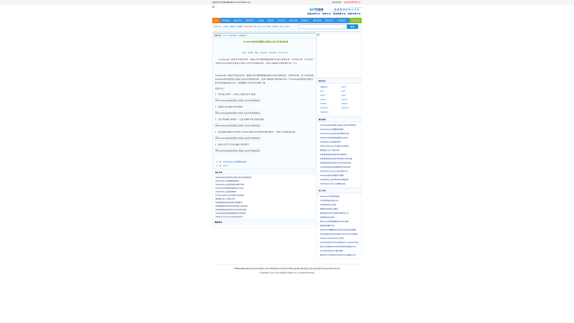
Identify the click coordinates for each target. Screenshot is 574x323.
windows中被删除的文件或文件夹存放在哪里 (338, 230)
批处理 (232, 26)
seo (281, 26)
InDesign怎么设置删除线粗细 (234, 162)
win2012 (345, 108)
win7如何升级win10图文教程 (331, 251)
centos (286, 26)
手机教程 (341, 20)
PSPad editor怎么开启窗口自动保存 (229, 195)
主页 (224, 35)
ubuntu (344, 99)
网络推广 (305, 20)
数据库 (271, 20)
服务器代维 (336, 2)
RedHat (323, 104)
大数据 (261, 20)
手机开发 (281, 20)
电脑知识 (242, 35)
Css (263, 26)
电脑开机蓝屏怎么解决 (329, 209)
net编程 (240, 26)
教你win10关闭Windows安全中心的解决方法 (338, 255)
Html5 (268, 26)
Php (255, 26)
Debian (345, 104)
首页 (216, 20)
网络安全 (329, 20)
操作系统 (293, 20)
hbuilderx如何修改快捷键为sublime (229, 188)
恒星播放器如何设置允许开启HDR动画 (230, 210)
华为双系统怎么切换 (328, 205)
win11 (344, 87)
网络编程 (226, 20)
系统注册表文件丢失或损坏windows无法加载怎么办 (340, 234)
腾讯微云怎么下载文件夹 (225, 199)
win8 (343, 95)
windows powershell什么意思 (332, 238)
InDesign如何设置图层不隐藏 (332, 175)
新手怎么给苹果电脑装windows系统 (334, 221)
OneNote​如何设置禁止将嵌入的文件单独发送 (233, 177)
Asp (259, 26)
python (226, 26)
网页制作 (250, 20)
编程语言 (238, 20)
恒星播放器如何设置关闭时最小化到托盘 (231, 206)
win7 (343, 91)
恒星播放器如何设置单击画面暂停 (228, 202)
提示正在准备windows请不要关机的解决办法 (338, 247)
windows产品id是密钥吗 (329, 196)
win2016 (323, 108)
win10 (322, 95)
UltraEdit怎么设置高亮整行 (226, 192)
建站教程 (317, 20)
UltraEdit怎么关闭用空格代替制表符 (334, 180)
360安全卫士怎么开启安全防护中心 (229, 217)
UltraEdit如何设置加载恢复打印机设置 (230, 213)
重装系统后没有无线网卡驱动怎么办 (334, 213)
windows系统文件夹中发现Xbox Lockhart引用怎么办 (341, 242)
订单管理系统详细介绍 (329, 200)
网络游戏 (356, 20)
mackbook (324, 112)
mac (322, 91)
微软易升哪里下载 (327, 226)
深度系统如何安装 (327, 217)
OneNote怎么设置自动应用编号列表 (229, 184)
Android (275, 26)
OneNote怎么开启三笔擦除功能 (332, 184)
